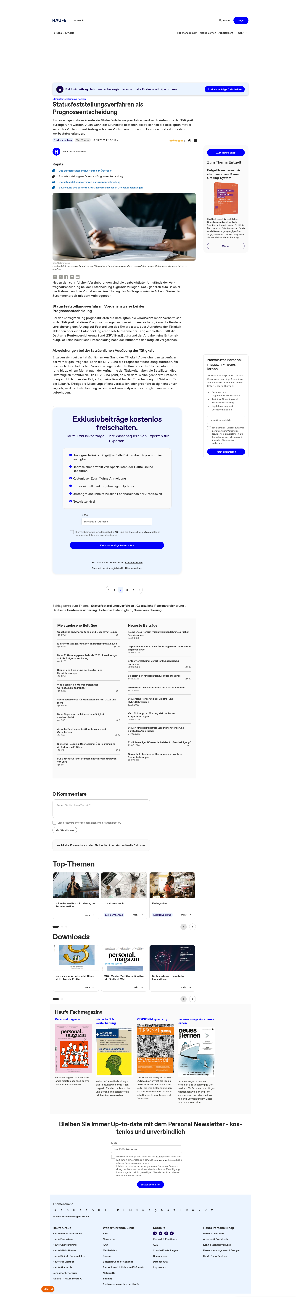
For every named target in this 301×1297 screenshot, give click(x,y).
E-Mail (85, 515)
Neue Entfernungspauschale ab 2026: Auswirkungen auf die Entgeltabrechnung (87, 657)
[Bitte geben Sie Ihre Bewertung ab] (181, 141)
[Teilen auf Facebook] (66, 277)
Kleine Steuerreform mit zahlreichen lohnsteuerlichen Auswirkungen (158, 633)
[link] (58, 32)
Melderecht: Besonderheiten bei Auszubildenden (156, 687)
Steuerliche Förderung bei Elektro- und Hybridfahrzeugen (80, 671)
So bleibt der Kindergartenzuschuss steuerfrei (154, 675)
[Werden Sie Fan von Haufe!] (172, 1233)
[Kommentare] (195, 140)
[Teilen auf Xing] (71, 277)
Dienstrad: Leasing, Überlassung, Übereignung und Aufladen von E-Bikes (86, 745)
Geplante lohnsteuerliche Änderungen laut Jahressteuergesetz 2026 (159, 648)
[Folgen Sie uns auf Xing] (160, 1233)
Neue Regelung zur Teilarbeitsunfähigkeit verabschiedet (81, 715)
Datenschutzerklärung (140, 532)
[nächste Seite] (139, 590)
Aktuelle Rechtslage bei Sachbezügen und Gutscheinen (81, 730)
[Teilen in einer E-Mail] (55, 277)
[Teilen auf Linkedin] (77, 277)
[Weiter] (192, 927)
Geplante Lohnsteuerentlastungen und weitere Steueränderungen (155, 755)
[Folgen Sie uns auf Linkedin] (155, 1233)
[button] (240, 20)
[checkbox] (72, 532)
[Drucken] (189, 140)
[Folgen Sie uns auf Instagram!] (166, 1233)
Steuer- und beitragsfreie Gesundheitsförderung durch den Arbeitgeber (156, 729)
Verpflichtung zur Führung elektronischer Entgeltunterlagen (151, 715)
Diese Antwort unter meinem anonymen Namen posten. (89, 822)
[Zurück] (183, 927)
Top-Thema (82, 140)
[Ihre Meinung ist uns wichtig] (47, 1289)
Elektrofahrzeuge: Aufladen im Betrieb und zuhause (87, 643)
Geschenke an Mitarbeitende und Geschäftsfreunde (87, 631)
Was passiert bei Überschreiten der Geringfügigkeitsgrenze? (77, 686)
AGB (117, 532)
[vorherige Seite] (109, 590)
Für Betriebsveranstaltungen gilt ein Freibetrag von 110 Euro (86, 760)
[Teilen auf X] (60, 277)
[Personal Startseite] (60, 20)
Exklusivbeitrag (63, 140)
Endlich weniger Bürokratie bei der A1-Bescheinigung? (159, 742)
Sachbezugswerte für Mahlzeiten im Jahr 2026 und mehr (86, 701)
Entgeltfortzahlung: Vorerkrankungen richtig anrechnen (153, 662)
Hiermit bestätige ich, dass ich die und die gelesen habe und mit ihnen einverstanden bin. (117, 533)
